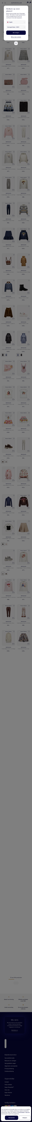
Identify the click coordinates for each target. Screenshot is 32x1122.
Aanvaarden (11, 1117)
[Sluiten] (16, 43)
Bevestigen (16, 32)
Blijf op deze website (16, 37)
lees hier (28, 1112)
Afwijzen (24, 1117)
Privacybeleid (21, 1112)
